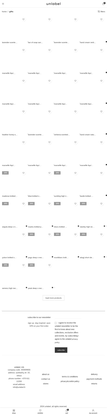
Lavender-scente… (9, 42)
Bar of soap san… (35, 42)
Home (4, 12)
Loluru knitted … (60, 227)
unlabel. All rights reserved (56, 406)
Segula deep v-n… (9, 227)
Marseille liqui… (8, 73)
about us (45, 374)
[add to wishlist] (23, 19)
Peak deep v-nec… (36, 288)
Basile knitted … (86, 196)
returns (94, 383)
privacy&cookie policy (70, 381)
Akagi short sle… (87, 257)
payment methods (94, 379)
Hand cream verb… (88, 42)
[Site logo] (53, 3)
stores (45, 383)
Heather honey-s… (9, 135)
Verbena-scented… (62, 135)
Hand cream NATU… (88, 135)
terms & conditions (70, 376)
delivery (94, 374)
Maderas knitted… (9, 196)
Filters (103, 12)
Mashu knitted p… (35, 227)
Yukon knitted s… (9, 257)
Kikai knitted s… (34, 196)
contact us (45, 379)
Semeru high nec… (10, 288)
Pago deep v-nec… (36, 257)
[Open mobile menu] (3, 3)
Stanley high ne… (87, 227)
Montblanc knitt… (61, 257)
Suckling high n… (61, 196)
